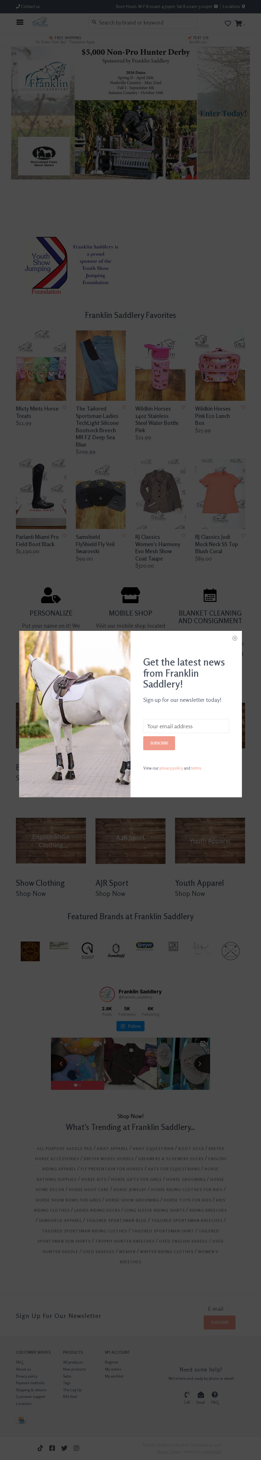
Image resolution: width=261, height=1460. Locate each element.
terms (196, 768)
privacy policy (171, 768)
